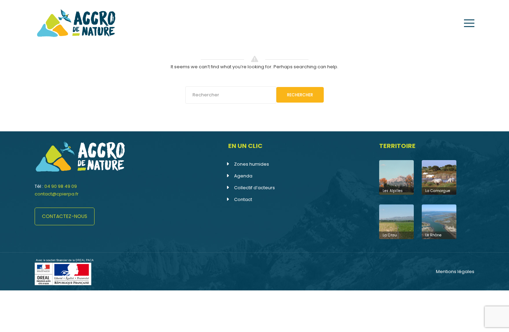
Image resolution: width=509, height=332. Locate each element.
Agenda (243, 176)
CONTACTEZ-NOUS (64, 216)
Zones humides (251, 164)
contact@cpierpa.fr (57, 194)
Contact (243, 199)
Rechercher (300, 95)
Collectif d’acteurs (254, 187)
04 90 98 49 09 (60, 186)
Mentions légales (455, 271)
